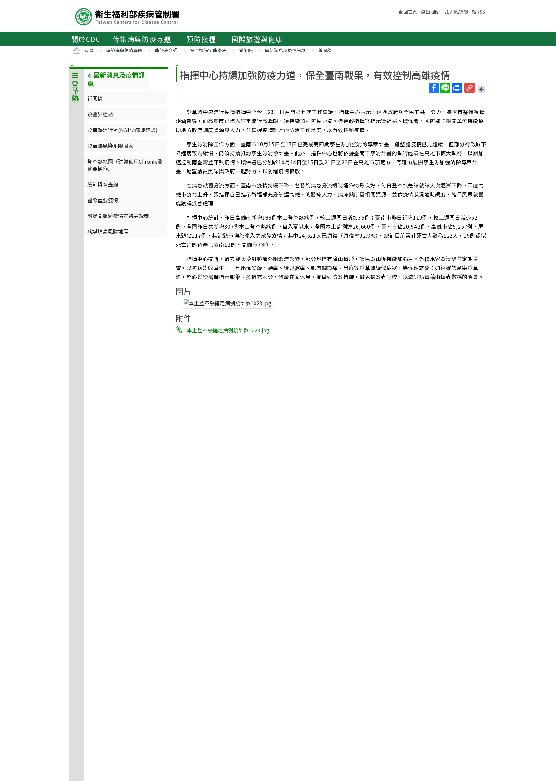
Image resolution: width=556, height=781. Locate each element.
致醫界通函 (100, 114)
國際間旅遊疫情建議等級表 (118, 215)
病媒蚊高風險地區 (107, 231)
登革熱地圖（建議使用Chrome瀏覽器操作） (125, 164)
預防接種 (201, 39)
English (433, 11)
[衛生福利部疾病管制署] (127, 16)
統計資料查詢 (102, 184)
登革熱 (245, 50)
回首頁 (410, 11)
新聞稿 (324, 50)
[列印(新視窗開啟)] (457, 88)
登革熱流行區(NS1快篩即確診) (122, 130)
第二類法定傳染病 (208, 50)
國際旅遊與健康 (257, 39)
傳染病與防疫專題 (142, 39)
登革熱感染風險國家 (110, 145)
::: (71, 63)
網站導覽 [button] (459, 11)
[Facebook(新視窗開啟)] (434, 88)
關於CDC (85, 39)
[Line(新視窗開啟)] (445, 88)
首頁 (89, 50)
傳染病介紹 (166, 50)
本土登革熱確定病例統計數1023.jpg (228, 330)
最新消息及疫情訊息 (285, 50)
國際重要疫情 (102, 200)
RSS (481, 11)
